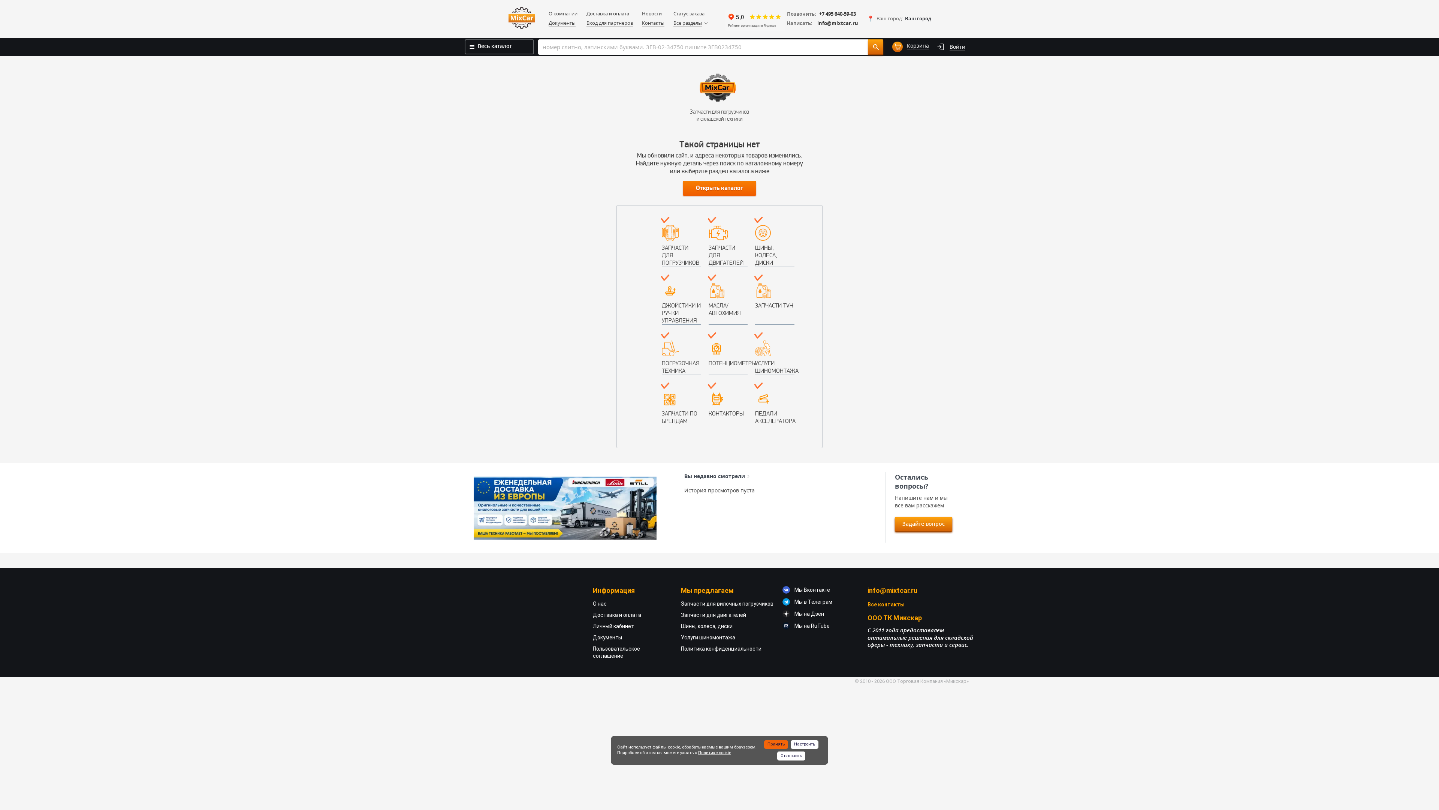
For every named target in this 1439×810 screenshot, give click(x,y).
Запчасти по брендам (679, 417)
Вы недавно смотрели (714, 476)
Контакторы (726, 413)
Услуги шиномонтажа (774, 367)
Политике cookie (714, 752)
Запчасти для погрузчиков (680, 255)
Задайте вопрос (923, 523)
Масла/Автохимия (724, 309)
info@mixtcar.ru (837, 23)
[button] (899, 18)
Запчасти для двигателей (726, 255)
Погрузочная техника (680, 367)
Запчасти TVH (774, 305)
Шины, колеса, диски (766, 255)
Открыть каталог (719, 188)
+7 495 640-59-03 (837, 14)
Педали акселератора (774, 417)
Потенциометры (728, 363)
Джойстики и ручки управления (681, 313)
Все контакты (886, 605)
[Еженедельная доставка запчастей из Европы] (565, 508)
